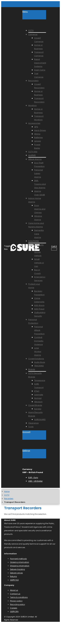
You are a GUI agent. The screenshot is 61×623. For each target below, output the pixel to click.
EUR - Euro (33, 477)
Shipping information (19, 566)
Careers (13, 608)
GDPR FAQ (14, 580)
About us (14, 590)
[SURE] (16, 247)
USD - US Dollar (35, 481)
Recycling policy (17, 604)
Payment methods (18, 558)
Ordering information (19, 562)
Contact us (15, 594)
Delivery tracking (17, 569)
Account (26, 432)
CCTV (6, 495)
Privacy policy (16, 601)
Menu (25, 11)
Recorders (8, 499)
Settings (26, 450)
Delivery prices (16, 573)
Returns (13, 576)
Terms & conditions (19, 597)
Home (6, 491)
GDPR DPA (14, 611)
